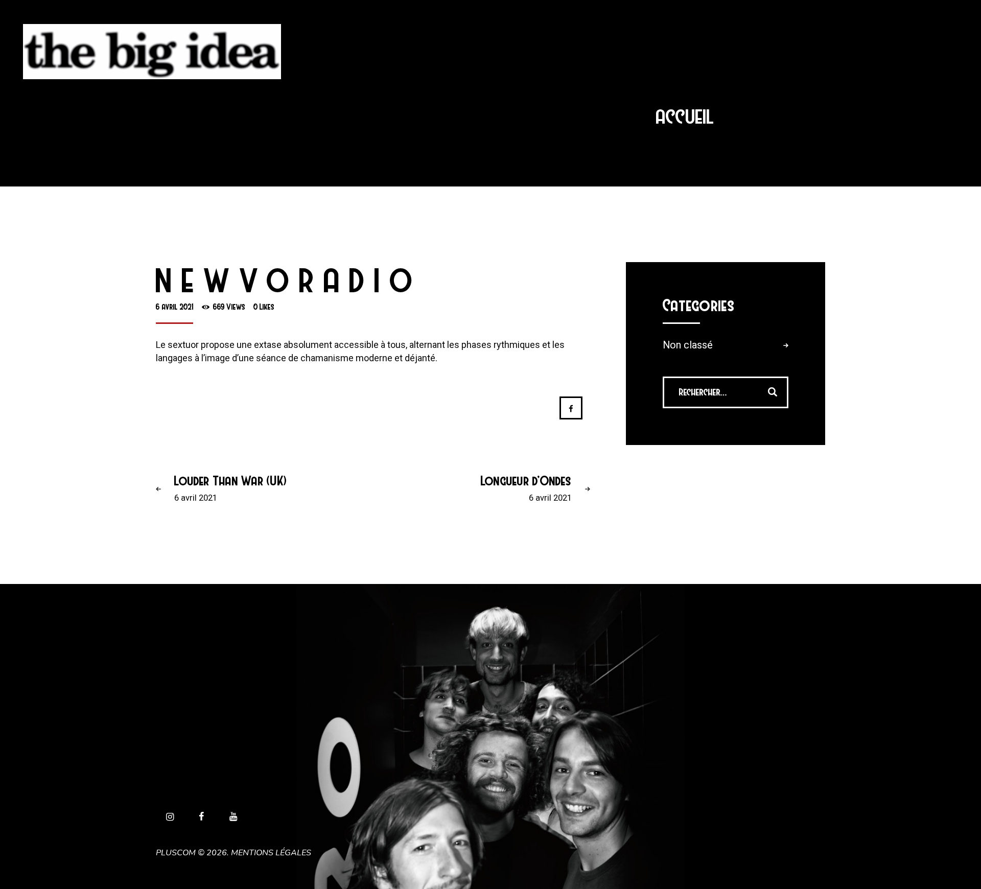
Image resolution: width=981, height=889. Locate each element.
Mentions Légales (271, 852)
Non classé (688, 345)
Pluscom (176, 852)
